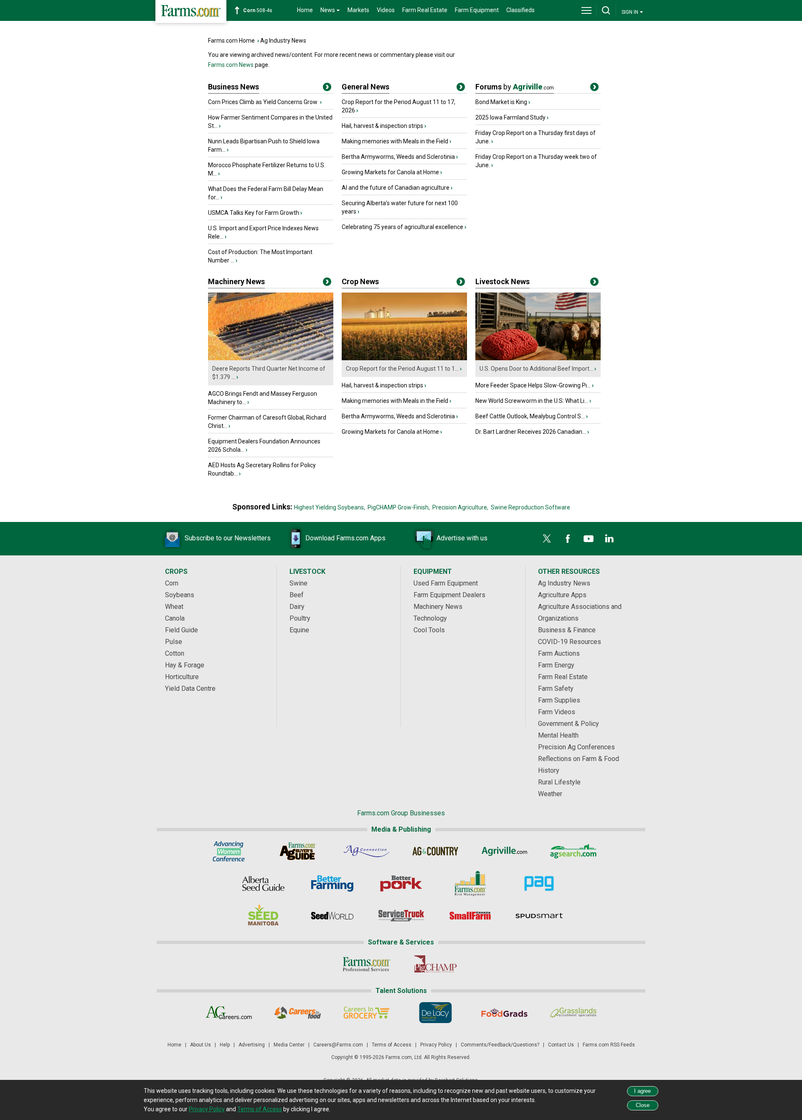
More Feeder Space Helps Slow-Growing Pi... (533, 385)
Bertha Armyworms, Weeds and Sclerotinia (398, 156)
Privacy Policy (436, 1045)
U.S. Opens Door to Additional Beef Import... (536, 368)
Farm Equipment (477, 10)
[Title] (327, 88)
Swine (298, 583)
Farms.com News (231, 64)
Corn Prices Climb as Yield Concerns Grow (263, 102)
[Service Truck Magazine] (401, 915)
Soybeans (179, 595)
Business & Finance (567, 630)
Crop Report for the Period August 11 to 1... (402, 368)
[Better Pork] (401, 883)
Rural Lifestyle (559, 782)
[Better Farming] (332, 883)
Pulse (173, 642)
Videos (386, 10)
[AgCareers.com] (229, 1012)
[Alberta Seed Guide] (263, 883)
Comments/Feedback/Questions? (500, 1045)
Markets (358, 10)
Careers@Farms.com (338, 1045)
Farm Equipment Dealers (449, 595)
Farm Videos (556, 712)
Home (305, 10)
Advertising (252, 1045)
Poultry (299, 618)
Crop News (360, 281)
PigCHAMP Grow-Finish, (399, 507)
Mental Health (558, 735)
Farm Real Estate (424, 10)
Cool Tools (429, 630)
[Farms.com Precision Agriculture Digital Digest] (539, 883)
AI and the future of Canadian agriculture (395, 187)
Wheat (174, 607)
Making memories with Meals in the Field (395, 141)
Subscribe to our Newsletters (228, 538)
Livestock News (502, 281)
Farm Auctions (559, 653)
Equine (299, 630)
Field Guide (181, 630)
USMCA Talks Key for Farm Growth (253, 212)
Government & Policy (568, 724)
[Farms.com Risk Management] (470, 883)
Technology (430, 618)
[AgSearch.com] (573, 851)
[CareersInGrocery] (366, 1012)
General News (365, 86)
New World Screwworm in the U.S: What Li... (531, 400)
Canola (175, 618)
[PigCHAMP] (435, 964)
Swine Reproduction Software (530, 507)
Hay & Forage (184, 665)
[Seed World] (332, 915)
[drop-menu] (586, 10)
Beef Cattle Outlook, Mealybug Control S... (530, 416)
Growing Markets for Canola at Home (390, 172)
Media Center (289, 1045)
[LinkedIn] (609, 538)
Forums (514, 86)
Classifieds (520, 10)
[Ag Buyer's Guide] (298, 851)
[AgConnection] (366, 851)
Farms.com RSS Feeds (609, 1045)
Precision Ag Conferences (576, 747)
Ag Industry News (283, 40)
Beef (296, 595)
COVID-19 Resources (569, 642)
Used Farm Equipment (446, 583)
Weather (550, 794)
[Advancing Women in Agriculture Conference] (229, 851)
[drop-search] (606, 10)
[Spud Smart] (539, 915)
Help (225, 1045)
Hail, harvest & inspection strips (382, 125)
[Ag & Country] (435, 851)
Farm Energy (556, 665)
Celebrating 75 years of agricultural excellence (402, 227)
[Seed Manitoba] (263, 915)
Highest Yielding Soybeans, (329, 507)
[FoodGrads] (504, 1012)
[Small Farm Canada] (470, 915)
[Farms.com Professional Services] (366, 964)
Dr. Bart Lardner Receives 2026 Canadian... (530, 431)
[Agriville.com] (504, 851)
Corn (171, 583)
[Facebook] (567, 538)
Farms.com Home (231, 40)
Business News (233, 86)
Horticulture (182, 677)
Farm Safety (556, 688)
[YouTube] (588, 538)
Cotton (174, 653)
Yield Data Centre (190, 688)
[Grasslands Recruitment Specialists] (573, 1012)
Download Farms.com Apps (345, 538)
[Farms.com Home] (190, 11)
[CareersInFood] (298, 1012)
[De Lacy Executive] (435, 1012)
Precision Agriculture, (460, 507)
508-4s (257, 10)
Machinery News (236, 281)
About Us (200, 1045)
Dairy (297, 607)
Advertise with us (462, 538)
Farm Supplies (559, 700)
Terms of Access (391, 1045)
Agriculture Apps (562, 595)
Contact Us (561, 1045)
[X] (546, 538)
